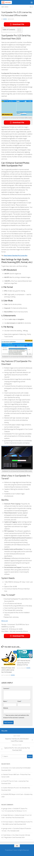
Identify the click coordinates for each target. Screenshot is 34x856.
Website (5, 708)
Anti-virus (4, 7)
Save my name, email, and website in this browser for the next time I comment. (16, 716)
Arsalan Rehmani (8, 815)
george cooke (7, 808)
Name (5, 701)
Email (20, 701)
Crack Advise (6, 835)
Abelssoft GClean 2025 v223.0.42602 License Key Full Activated (8, 670)
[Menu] (31, 2)
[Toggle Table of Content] (18, 30)
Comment (6, 688)
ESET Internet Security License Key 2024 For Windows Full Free (23, 663)
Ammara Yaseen (8, 822)
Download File (18, 24)
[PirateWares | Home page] (8, 2)
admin (5, 19)
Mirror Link (4, 621)
